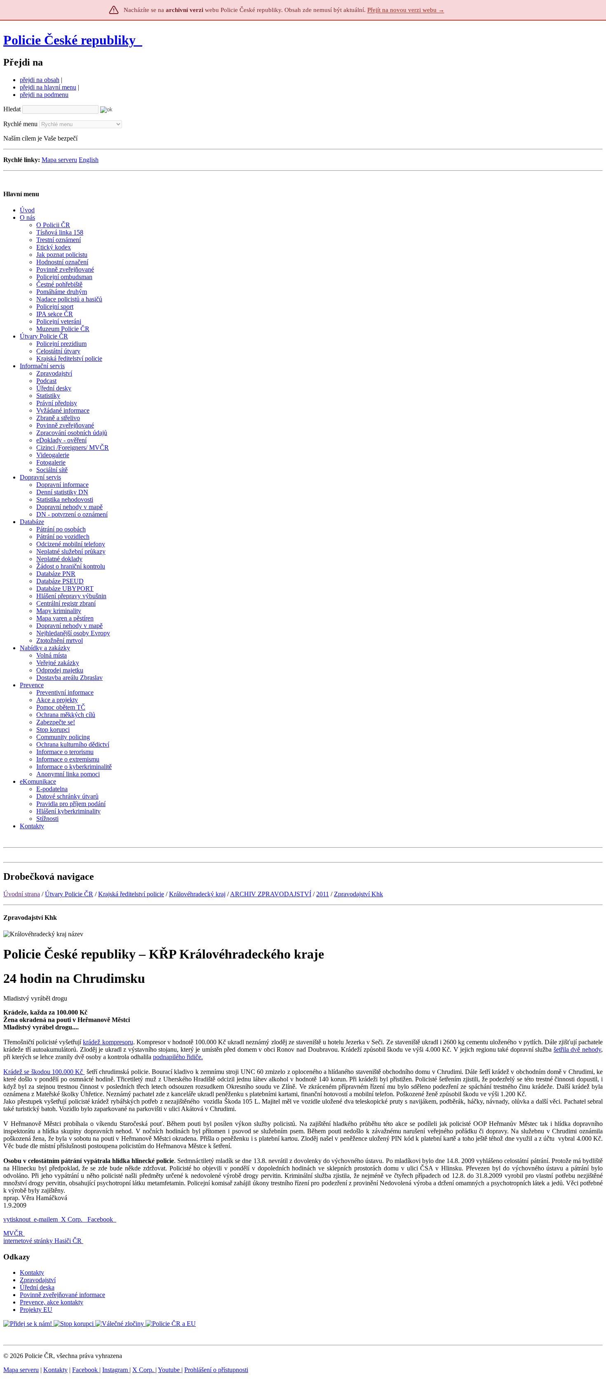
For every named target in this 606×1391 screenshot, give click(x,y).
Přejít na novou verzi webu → (405, 10)
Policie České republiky (69, 40)
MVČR (13, 1233)
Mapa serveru (59, 159)
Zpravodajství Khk (358, 894)
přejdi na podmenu (44, 94)
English (89, 159)
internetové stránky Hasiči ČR (42, 1240)
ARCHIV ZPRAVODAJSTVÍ (270, 894)
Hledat (12, 109)
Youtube (169, 1369)
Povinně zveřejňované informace (62, 1294)
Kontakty (32, 1272)
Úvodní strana (21, 894)
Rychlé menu (20, 123)
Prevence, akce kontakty (51, 1302)
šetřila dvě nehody (577, 1049)
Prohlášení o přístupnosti (216, 1369)
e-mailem (46, 1219)
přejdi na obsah (39, 79)
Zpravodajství (38, 1279)
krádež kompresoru (108, 1042)
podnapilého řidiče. (178, 1056)
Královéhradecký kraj (197, 894)
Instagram (115, 1369)
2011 (322, 894)
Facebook (101, 1219)
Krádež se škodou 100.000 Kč (44, 1071)
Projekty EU (36, 1309)
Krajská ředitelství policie (131, 894)
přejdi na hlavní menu (48, 87)
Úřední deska (37, 1287)
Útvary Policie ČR (69, 894)
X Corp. (72, 1219)
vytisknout (17, 1219)
